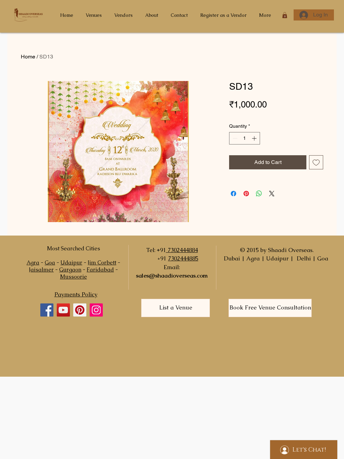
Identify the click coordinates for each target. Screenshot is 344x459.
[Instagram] (96, 310)
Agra (33, 262)
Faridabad (100, 269)
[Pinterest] (79, 310)
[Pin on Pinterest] (246, 194)
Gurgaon (70, 269)
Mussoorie (73, 276)
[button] (284, 15)
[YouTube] (63, 310)
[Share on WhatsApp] (259, 194)
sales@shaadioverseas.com (172, 275)
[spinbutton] (245, 138)
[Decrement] (234, 138)
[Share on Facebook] (233, 194)
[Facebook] (46, 310)
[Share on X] (272, 194)
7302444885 (183, 258)
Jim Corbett (102, 262)
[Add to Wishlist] (316, 162)
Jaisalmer (41, 269)
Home (28, 56)
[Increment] (255, 138)
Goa (50, 262)
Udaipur (71, 262)
